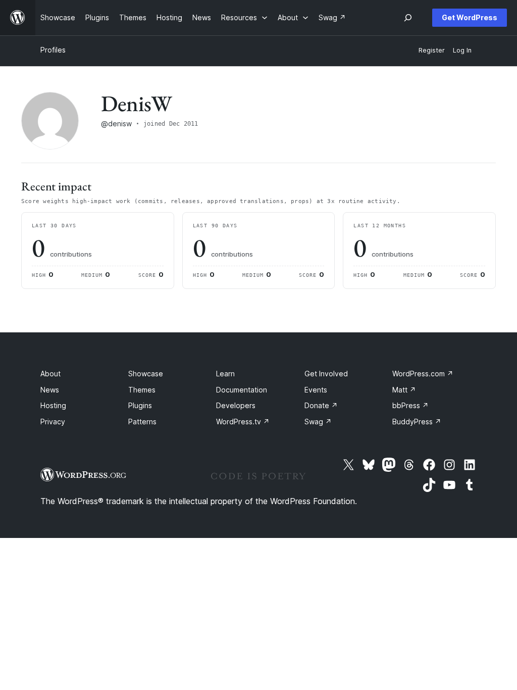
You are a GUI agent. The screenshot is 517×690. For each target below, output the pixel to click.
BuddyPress (416, 421)
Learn (225, 373)
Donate (321, 405)
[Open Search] (408, 17)
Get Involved (326, 373)
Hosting (53, 405)
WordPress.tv (243, 421)
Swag (318, 421)
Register (432, 50)
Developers (235, 405)
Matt (404, 389)
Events (315, 389)
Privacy (52, 421)
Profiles (53, 49)
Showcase (145, 373)
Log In (462, 50)
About (50, 373)
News (49, 389)
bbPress (410, 405)
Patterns (142, 421)
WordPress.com (422, 373)
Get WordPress (469, 17)
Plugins (140, 405)
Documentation (241, 389)
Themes (142, 389)
